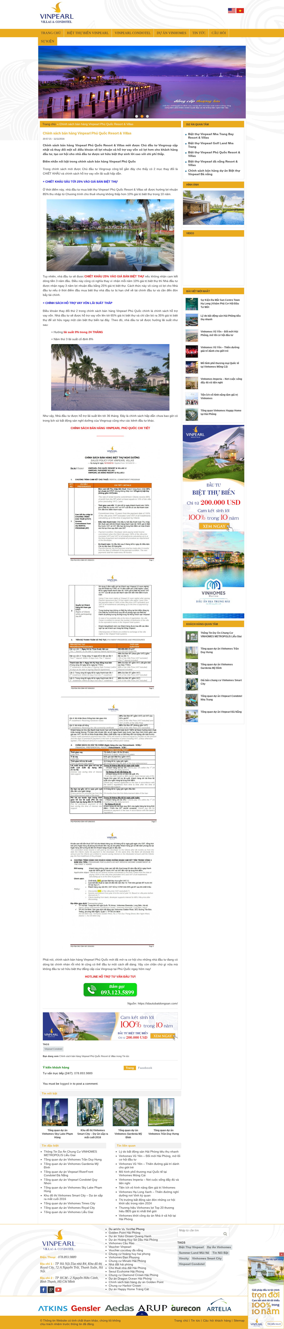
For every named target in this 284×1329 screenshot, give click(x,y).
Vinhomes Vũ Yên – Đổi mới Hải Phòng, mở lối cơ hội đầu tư (219, 333)
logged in (66, 1083)
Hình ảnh (192, 184)
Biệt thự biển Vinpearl (88, 33)
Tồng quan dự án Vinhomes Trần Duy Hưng (220, 650)
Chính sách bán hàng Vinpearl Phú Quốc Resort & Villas (87, 1056)
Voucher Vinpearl (120, 1246)
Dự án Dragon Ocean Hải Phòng (130, 1278)
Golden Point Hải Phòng (124, 1232)
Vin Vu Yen (124, 1229)
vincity (184, 1258)
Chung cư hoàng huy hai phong (129, 1253)
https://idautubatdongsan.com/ (158, 1003)
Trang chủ (51, 33)
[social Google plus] (51, 1288)
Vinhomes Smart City (207, 1258)
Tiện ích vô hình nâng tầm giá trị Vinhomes (219, 396)
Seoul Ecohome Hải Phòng (126, 1271)
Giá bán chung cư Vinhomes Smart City (221, 682)
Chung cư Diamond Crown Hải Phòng (133, 1275)
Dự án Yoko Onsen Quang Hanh (130, 1236)
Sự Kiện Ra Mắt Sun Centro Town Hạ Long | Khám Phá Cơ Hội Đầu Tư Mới (220, 304)
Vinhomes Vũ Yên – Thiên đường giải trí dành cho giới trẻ (220, 349)
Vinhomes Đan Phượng (124, 1257)
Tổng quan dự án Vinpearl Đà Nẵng (221, 711)
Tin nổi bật (220, 1252)
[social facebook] (44, 1288)
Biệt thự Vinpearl (191, 1247)
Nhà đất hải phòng (121, 1264)
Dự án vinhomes (171, 33)
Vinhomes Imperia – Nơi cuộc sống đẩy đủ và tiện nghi (221, 381)
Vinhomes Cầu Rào (121, 1243)
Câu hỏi (219, 33)
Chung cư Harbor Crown (125, 1285)
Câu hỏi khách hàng (217, 1320)
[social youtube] (59, 1288)
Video (190, 233)
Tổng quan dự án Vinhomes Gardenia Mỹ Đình (217, 666)
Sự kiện (47, 41)
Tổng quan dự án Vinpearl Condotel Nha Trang (221, 698)
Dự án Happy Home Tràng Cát (129, 1289)
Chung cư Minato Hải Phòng (127, 1261)
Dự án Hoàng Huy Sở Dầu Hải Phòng (133, 1239)
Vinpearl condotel (133, 33)
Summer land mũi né (194, 1252)
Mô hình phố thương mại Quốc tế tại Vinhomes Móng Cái (220, 365)
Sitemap (239, 1320)
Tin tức (199, 33)
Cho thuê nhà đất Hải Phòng (127, 1268)
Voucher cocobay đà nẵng (126, 1250)
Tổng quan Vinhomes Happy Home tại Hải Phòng (221, 412)
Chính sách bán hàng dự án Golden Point (136, 1282)
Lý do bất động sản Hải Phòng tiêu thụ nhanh (221, 317)
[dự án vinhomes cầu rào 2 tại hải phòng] (213, 533)
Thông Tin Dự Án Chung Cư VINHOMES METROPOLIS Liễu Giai (221, 634)
